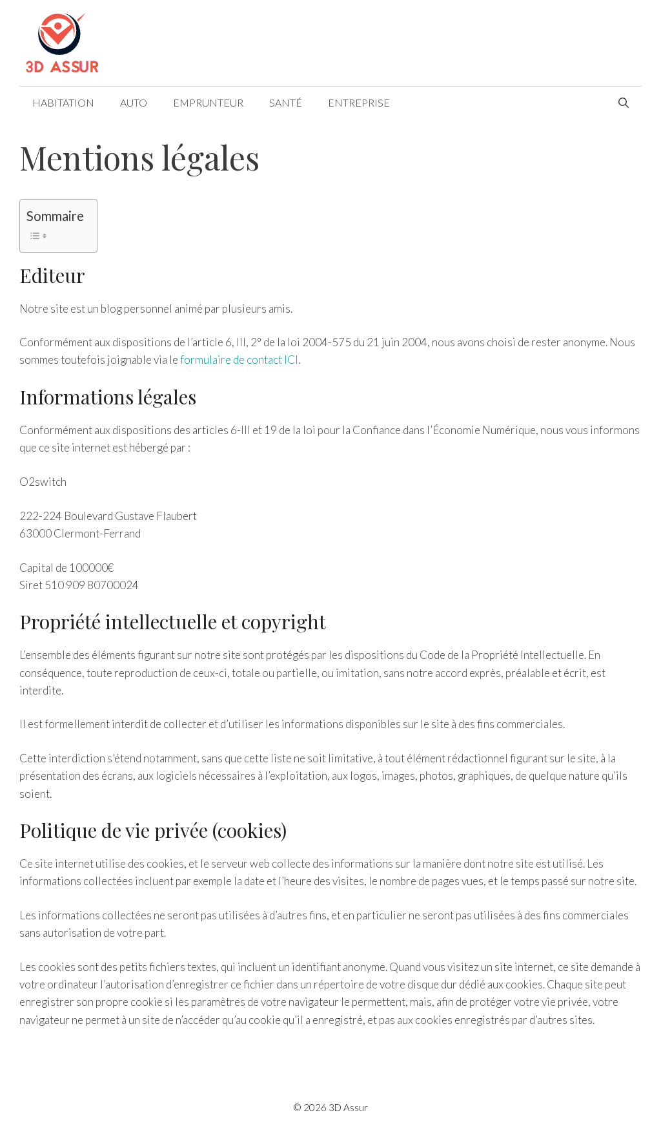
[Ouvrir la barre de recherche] (623, 103)
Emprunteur (208, 102)
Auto (133, 102)
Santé (285, 102)
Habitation (63, 102)
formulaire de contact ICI (239, 359)
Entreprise (359, 102)
